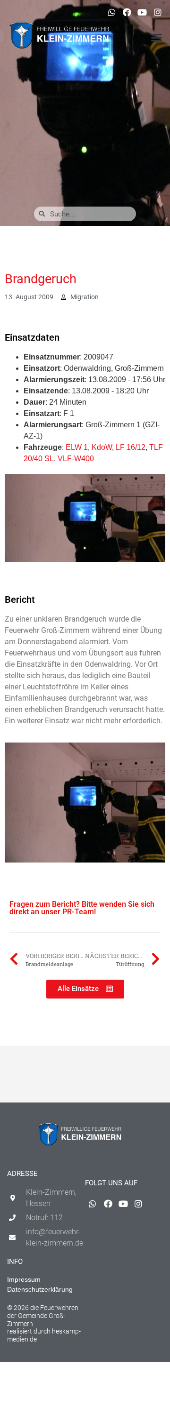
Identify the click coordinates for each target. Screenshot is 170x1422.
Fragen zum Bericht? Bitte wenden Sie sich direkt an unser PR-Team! (81, 908)
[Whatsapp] (111, 12)
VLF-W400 (76, 459)
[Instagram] (157, 12)
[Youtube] (142, 12)
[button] (157, 38)
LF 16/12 (130, 447)
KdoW (102, 447)
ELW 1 (77, 447)
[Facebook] (127, 12)
